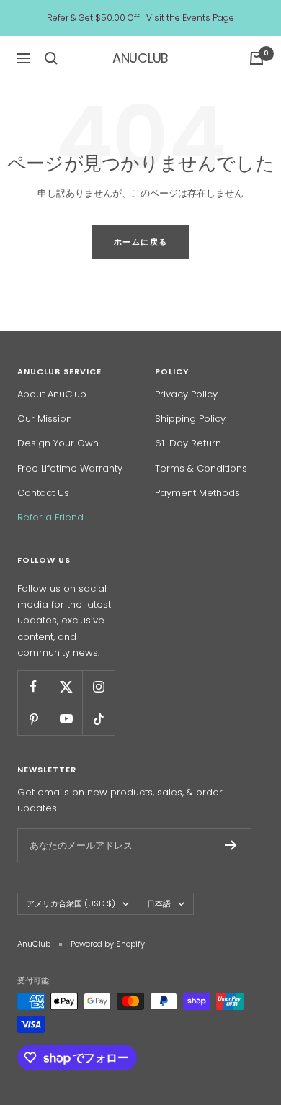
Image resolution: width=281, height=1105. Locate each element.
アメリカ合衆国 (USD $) (71, 903)
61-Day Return (188, 443)
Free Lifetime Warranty (69, 468)
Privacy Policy (186, 394)
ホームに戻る (141, 242)
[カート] (256, 58)
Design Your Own (58, 443)
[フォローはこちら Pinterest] (33, 719)
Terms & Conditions (201, 468)
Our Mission (44, 418)
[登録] (231, 845)
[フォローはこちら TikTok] (98, 719)
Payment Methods (197, 493)
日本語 (159, 903)
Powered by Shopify (108, 944)
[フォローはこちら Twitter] (66, 686)
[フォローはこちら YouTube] (66, 719)
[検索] (51, 58)
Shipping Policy (190, 418)
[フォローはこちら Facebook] (33, 686)
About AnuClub (51, 394)
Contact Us (43, 493)
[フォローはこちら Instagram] (98, 686)
